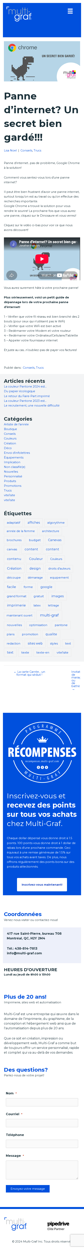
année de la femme (21, 531)
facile (11, 587)
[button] (42, 885)
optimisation (38, 625)
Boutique (10, 429)
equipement (59, 577)
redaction (13, 643)
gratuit (39, 596)
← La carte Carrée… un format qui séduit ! (29, 673)
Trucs (37, 150)
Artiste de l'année (16, 424)
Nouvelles (11, 471)
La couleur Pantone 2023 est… (25, 401)
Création (10, 443)
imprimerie (16, 605)
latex (37, 605)
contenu (14, 559)
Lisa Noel (10, 150)
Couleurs (10, 438)
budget (35, 540)
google (46, 587)
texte (25, 652)
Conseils (26, 150)
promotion (30, 634)
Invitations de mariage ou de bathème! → (75, 680)
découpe (14, 577)
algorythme (56, 522)
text (68, 643)
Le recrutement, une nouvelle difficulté (32, 405)
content (31, 549)
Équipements (13, 457)
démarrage (35, 577)
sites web (35, 643)
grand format (16, 596)
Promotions (12, 486)
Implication (12, 462)
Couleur (36, 559)
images (57, 596)
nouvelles (14, 625)
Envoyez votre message (28, 1189)
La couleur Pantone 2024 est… (25, 386)
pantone (61, 625)
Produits (10, 481)
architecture (50, 531)
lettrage (53, 605)
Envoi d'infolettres (17, 453)
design (35, 568)
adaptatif (13, 522)
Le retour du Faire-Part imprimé (27, 396)
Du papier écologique (19, 391)
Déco (8, 448)
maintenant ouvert (19, 615)
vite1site (9, 495)
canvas (12, 549)
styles (54, 643)
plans (10, 634)
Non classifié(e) (14, 467)
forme (28, 587)
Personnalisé (13, 476)
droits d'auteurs (59, 568)
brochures (14, 540)
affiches (34, 522)
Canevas (54, 540)
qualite (51, 634)
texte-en (42, 652)
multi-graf (49, 615)
